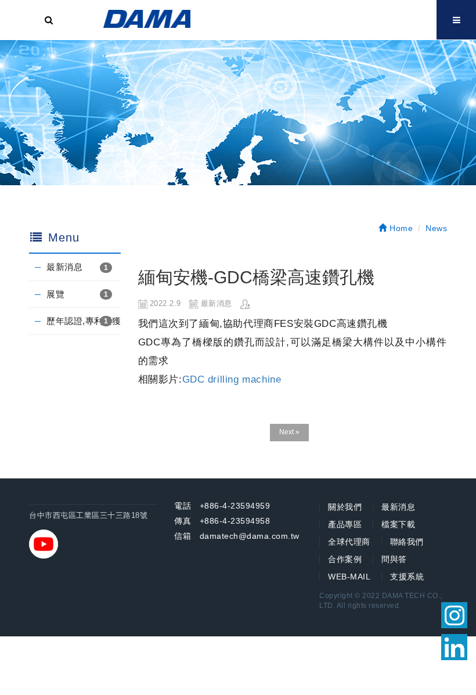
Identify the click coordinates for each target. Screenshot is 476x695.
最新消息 (64, 267)
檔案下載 (398, 524)
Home (400, 228)
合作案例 (345, 559)
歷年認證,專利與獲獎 (83, 321)
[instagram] (454, 615)
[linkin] (454, 647)
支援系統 (407, 576)
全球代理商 (349, 541)
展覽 (55, 294)
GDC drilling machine (232, 379)
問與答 (394, 559)
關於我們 (345, 507)
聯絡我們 (407, 541)
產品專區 (345, 524)
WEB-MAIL (349, 576)
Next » (289, 432)
